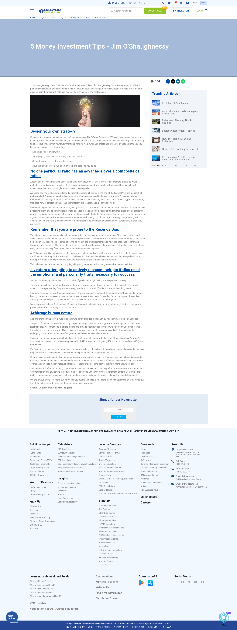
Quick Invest (157, 10)
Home (32, 17)
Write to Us (103, 587)
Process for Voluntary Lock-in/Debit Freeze (118, 493)
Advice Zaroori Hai (107, 460)
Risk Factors (104, 509)
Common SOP (105, 456)
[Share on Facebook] (168, 81)
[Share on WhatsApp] (183, 81)
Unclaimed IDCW (106, 516)
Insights (42, 17)
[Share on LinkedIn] (178, 81)
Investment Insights (58, 17)
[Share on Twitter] (173, 81)
